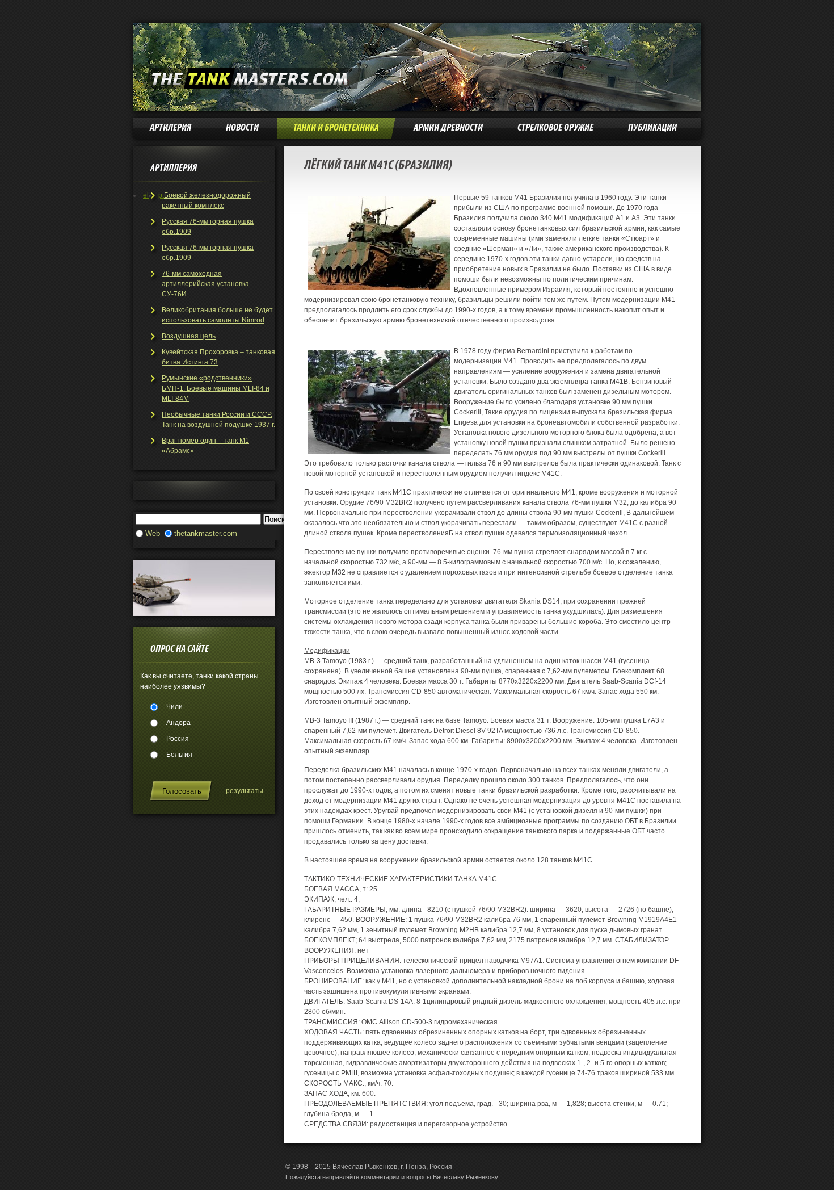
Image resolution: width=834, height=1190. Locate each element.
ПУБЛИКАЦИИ (652, 128)
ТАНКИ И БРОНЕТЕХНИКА (336, 128)
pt (161, 195)
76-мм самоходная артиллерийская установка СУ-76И (205, 284)
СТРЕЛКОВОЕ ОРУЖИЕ (555, 128)
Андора (178, 723)
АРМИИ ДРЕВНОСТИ (448, 128)
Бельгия (179, 755)
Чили (174, 707)
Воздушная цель (189, 336)
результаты (244, 791)
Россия (177, 739)
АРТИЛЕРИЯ (170, 128)
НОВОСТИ (242, 128)
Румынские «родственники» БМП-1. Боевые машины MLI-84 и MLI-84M (215, 388)
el (146, 195)
